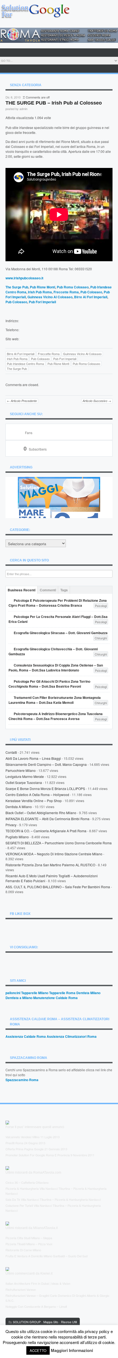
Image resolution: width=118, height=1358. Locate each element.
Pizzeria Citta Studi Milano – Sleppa (28, 1238)
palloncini (12, 992)
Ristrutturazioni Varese (20, 1289)
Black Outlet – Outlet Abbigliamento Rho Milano (40, 812)
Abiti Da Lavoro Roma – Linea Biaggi (33, 758)
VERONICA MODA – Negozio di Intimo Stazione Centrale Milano (53, 853)
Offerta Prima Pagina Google (24, 1149)
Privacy (10, 824)
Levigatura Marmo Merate (24, 776)
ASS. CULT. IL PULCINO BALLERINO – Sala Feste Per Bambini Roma (57, 886)
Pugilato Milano (17, 836)
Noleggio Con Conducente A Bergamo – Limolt (36, 1306)
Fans (28, 432)
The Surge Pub (16, 287)
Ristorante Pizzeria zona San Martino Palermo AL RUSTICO (50, 864)
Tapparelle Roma (62, 992)
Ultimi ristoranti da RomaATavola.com (33, 1172)
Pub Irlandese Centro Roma (25, 363)
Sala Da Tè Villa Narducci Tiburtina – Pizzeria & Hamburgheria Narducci (53, 1199)
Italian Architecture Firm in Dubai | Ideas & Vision (37, 1283)
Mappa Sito (50, 1322)
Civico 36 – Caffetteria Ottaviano (27, 1182)
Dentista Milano (88, 992)
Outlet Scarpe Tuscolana (23, 782)
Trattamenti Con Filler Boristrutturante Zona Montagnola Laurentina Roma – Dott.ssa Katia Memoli (55, 700)
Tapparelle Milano (34, 992)
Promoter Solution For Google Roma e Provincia (37, 1155)
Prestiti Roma (14, 1143)
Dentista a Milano (18, 806)
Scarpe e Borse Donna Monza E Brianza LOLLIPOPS (45, 788)
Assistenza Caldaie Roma (25, 1036)
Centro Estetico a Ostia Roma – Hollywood (37, 794)
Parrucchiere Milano (20, 770)
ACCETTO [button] (38, 1350)
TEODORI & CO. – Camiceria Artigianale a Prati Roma (45, 830)
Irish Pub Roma (40, 291)
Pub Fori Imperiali (42, 301)
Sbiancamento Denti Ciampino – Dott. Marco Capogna (46, 764)
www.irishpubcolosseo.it (24, 277)
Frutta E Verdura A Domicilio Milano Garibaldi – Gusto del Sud (46, 1256)
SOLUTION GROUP (27, 1322)
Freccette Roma (66, 291)
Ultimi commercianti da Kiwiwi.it (28, 1273)
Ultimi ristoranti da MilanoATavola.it (31, 1228)
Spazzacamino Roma (21, 1079)
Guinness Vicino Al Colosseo (49, 296)
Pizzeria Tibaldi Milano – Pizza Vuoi (28, 1244)
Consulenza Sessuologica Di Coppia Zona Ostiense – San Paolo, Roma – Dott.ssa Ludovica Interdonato (56, 668)
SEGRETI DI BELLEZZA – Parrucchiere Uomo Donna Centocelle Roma (58, 842)
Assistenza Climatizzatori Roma (72, 1036)
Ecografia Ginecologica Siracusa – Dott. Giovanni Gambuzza (61, 632)
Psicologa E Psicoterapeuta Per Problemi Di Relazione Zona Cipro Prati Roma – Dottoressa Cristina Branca (58, 603)
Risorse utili (69, 1322)
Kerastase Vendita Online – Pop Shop (33, 800)
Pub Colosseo (91, 291)
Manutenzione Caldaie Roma (55, 997)
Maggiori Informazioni (72, 1350)
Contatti (11, 752)
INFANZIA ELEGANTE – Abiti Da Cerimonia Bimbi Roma (47, 818)
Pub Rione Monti (42, 287)
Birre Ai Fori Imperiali (90, 296)
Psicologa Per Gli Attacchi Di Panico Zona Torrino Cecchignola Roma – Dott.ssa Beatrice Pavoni (49, 684)
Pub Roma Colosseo (73, 287)
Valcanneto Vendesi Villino (22, 1137)
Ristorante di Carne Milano (23, 1250)
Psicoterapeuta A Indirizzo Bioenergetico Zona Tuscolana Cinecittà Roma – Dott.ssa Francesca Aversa (56, 716)
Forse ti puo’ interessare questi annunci (34, 1127)
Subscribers (35, 449)
